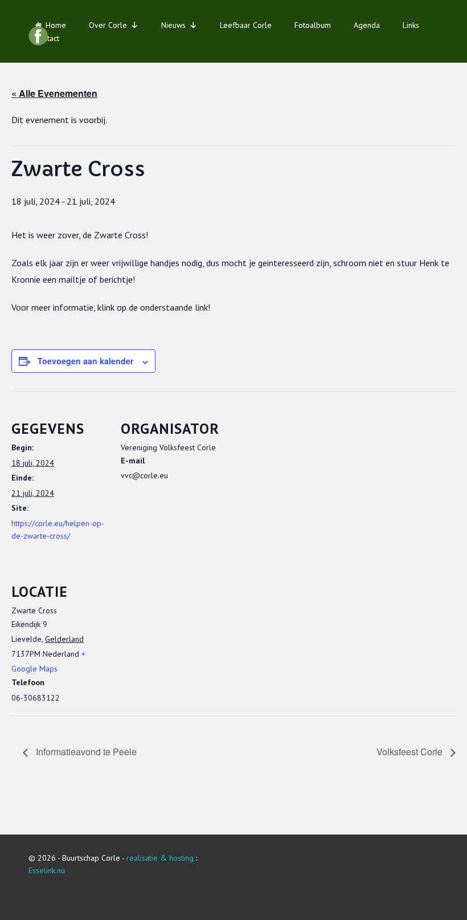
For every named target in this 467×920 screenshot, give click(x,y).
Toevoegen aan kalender (85, 361)
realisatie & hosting (160, 858)
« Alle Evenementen (54, 93)
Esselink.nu (46, 870)
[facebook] (38, 36)
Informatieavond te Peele (85, 751)
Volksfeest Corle (410, 751)
